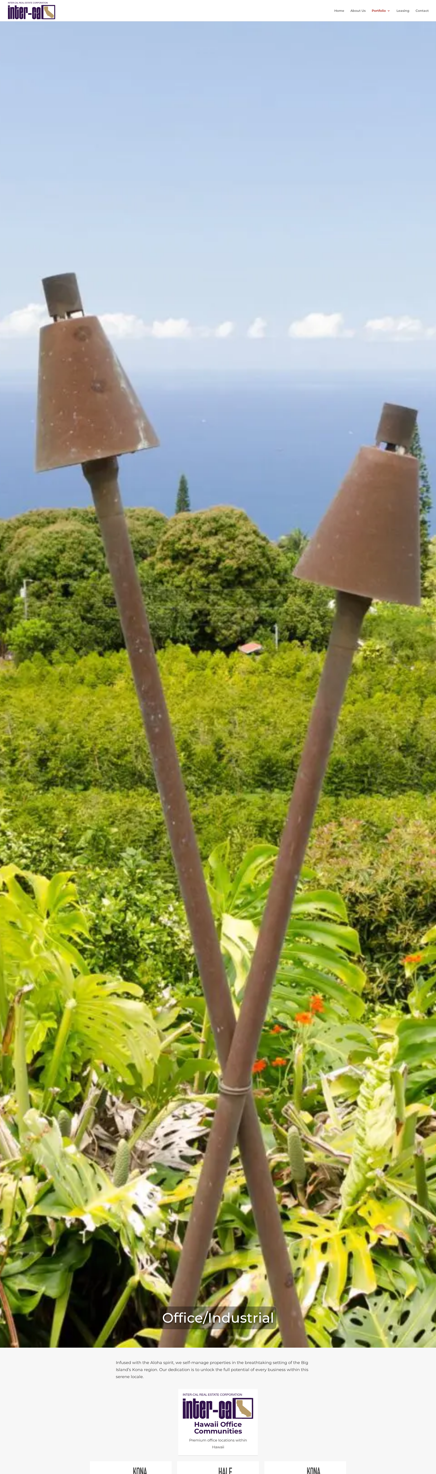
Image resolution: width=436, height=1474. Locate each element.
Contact (422, 11)
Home (339, 11)
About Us (358, 11)
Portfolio (379, 11)
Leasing (402, 11)
